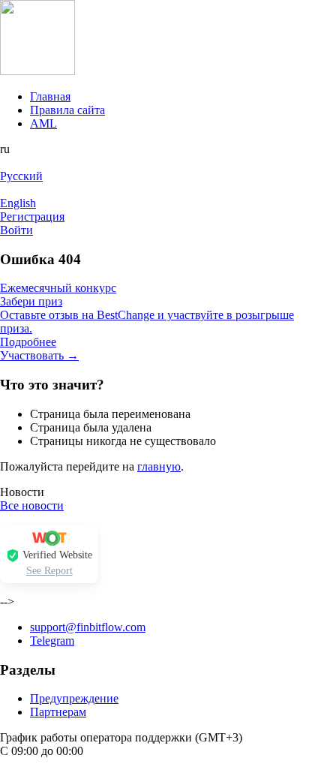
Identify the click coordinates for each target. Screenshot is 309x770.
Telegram (52, 640)
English (18, 203)
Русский (21, 176)
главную (159, 466)
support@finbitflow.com (88, 627)
